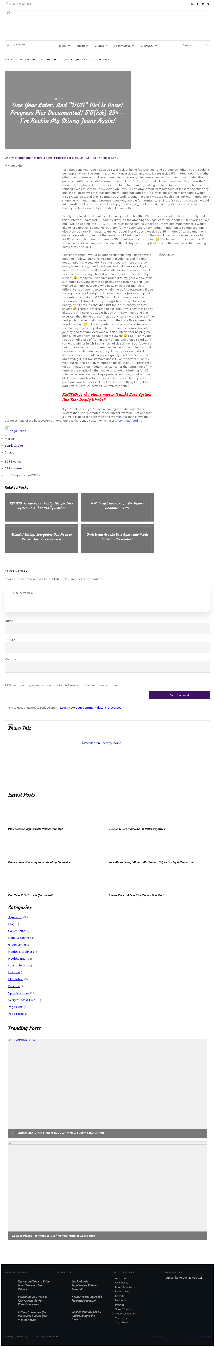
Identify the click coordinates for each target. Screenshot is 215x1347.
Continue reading (130, 420)
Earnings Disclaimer (198, 1336)
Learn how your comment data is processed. (91, 707)
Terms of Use (166, 1336)
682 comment (14, 468)
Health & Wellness (21, 952)
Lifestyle (14, 972)
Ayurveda (15, 917)
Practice (14, 986)
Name (10, 621)
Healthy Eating (18, 958)
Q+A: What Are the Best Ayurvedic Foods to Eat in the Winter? (117, 538)
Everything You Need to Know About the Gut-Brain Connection (33, 1300)
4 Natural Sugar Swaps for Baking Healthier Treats (117, 507)
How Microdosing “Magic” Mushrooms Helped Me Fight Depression (151, 862)
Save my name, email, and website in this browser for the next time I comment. (64, 685)
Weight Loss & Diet (21, 1000)
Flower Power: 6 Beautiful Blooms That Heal (136, 895)
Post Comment (179, 695)
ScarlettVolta (14, 445)
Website (10, 659)
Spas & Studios (18, 993)
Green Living (17, 945)
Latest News (17, 965)
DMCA (180, 1336)
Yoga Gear (15, 1007)
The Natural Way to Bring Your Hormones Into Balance (34, 1285)
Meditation (15, 979)
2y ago (9, 452)
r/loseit (9, 439)
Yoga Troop (18, 431)
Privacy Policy (148, 1336)
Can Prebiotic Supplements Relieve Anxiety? (35, 828)
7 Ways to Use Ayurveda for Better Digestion (137, 828)
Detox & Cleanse (19, 938)
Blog (11, 924)
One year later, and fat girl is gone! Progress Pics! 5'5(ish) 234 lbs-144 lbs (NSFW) (62, 158)
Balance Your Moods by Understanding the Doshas (39, 862)
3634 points (13, 461)
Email (10, 640)
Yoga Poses (16, 1014)
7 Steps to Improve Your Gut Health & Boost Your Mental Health (33, 1315)
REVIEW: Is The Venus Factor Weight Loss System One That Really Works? (41, 507)
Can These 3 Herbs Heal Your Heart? (30, 895)
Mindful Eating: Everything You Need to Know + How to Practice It (41, 538)
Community (16, 931)
